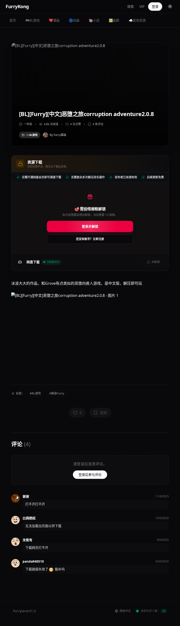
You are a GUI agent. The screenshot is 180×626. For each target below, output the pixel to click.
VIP (141, 6)
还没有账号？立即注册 (90, 239)
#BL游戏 (35, 393)
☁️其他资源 (137, 20)
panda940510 (33, 561)
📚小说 (94, 20)
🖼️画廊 (114, 20)
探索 (130, 6)
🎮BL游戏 (32, 20)
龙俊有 (27, 540)
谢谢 (25, 496)
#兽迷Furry (56, 393)
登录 (155, 6)
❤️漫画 (54, 20)
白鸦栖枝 (29, 518)
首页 (12, 20)
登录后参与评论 (90, 474)
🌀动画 (74, 20)
